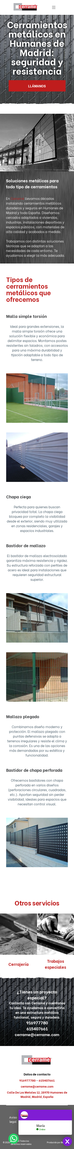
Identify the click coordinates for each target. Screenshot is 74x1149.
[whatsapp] (13, 1139)
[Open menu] (54, 7)
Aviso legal (13, 1119)
